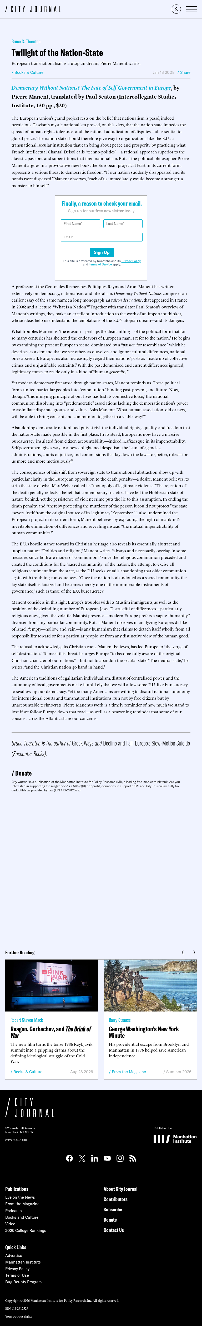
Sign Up (102, 252)
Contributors (116, 1199)
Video (10, 1223)
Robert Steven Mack (27, 1020)
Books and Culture (21, 1217)
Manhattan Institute (23, 1262)
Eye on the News (20, 1197)
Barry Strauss (120, 1020)
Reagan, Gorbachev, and (51, 1032)
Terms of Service (100, 264)
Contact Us (114, 1230)
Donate (23, 773)
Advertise (13, 1255)
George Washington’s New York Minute (144, 1032)
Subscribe (113, 1209)
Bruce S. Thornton (26, 41)
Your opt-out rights (18, 1316)
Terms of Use (17, 1275)
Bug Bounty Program (23, 1281)
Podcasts (13, 1210)
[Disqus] (101, 869)
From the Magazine (129, 1071)
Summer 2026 (178, 1071)
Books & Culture (27, 1071)
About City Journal (121, 1188)
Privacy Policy (131, 261)
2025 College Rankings (25, 1230)
